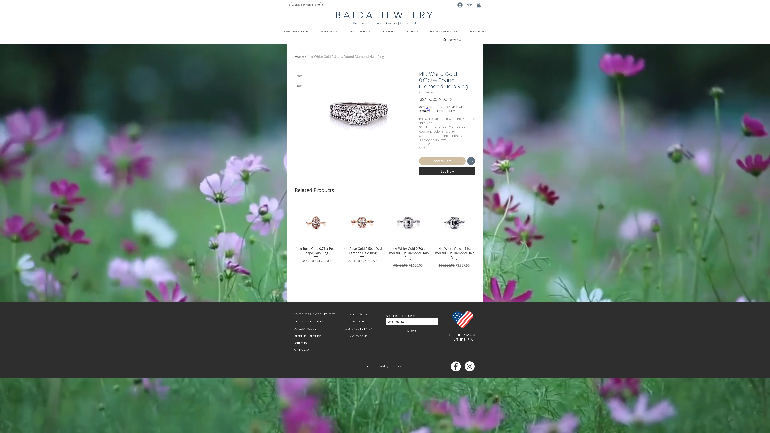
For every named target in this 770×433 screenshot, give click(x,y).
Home (299, 56)
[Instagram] (470, 366)
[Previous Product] (289, 222)
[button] (478, 4)
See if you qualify (443, 111)
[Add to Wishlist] (471, 161)
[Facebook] (456, 366)
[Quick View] (316, 222)
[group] (385, 234)
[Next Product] (480, 222)
